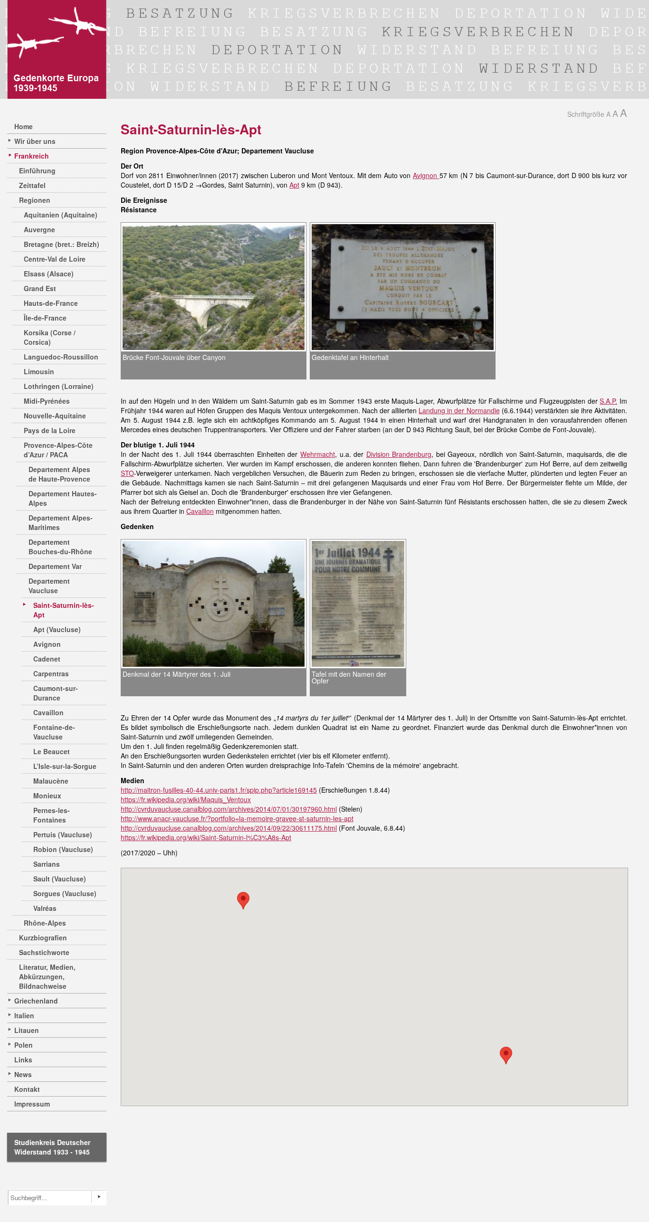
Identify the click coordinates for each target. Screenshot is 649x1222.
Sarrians (46, 864)
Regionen (34, 200)
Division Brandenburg (399, 454)
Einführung (37, 170)
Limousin (39, 371)
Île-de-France (45, 317)
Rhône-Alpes (45, 923)
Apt (294, 184)
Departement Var (55, 566)
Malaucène (50, 781)
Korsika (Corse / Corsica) (50, 337)
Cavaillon (48, 712)
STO (127, 473)
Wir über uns (35, 141)
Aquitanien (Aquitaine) (60, 214)
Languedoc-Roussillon (61, 356)
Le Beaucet (51, 751)
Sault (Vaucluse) (59, 878)
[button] (243, 900)
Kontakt (27, 1089)
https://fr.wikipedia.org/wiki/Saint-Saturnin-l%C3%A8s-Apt (206, 837)
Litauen (26, 1030)
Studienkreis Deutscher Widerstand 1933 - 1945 (52, 1146)
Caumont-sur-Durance (55, 692)
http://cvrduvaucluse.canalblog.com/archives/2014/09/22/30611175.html (229, 828)
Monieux (47, 795)
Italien (24, 1015)
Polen (23, 1045)
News (23, 1074)
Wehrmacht (317, 454)
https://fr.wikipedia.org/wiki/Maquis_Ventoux (186, 799)
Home (23, 126)
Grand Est (40, 288)
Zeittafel (32, 185)
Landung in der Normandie (459, 410)
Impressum (32, 1103)
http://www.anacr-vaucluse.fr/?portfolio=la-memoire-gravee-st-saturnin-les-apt (237, 818)
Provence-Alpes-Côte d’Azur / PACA (58, 449)
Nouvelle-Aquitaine (55, 415)
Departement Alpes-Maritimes (61, 522)
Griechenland (36, 1000)
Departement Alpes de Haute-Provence (59, 473)
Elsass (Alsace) (49, 273)
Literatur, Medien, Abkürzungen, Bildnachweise (47, 976)
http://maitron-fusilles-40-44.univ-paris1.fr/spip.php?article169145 (219, 790)
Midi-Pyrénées (47, 401)
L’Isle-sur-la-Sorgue (64, 766)
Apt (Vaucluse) (57, 629)
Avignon (47, 644)
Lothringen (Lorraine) (59, 386)
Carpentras (51, 673)
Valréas (45, 908)
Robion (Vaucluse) (63, 849)
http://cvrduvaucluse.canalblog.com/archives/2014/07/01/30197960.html (229, 809)
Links (23, 1059)
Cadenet (46, 658)
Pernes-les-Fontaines (51, 814)
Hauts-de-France (51, 303)
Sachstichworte (44, 952)
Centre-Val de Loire (55, 259)
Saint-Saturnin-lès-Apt (63, 609)
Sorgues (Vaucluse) (64, 893)
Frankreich (31, 156)
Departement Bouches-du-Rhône (60, 546)
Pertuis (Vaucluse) (62, 834)
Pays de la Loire (50, 430)
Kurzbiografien (43, 937)
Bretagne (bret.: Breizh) (61, 244)
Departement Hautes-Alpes (63, 498)
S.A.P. (608, 401)
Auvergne (39, 229)
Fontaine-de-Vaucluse (54, 731)
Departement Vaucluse (49, 585)
